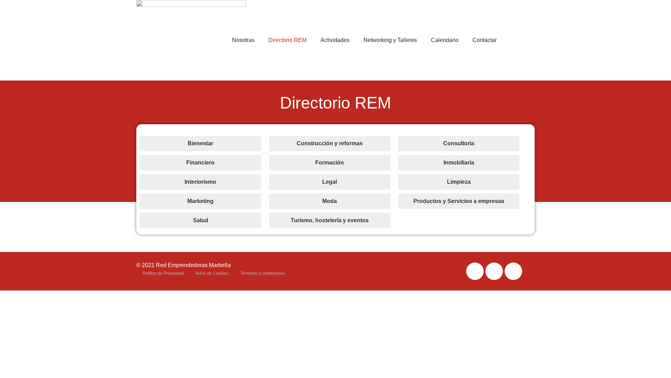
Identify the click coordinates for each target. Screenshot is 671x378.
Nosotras (243, 40)
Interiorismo (200, 182)
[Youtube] (513, 271)
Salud (200, 220)
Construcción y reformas (330, 143)
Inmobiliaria (458, 163)
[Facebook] (475, 271)
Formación (329, 163)
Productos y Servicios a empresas (458, 201)
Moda (329, 201)
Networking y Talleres (390, 40)
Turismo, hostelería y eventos (330, 220)
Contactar (484, 40)
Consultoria (458, 143)
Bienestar (200, 143)
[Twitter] (494, 271)
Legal (329, 182)
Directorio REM (287, 40)
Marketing (200, 201)
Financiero (200, 163)
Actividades (334, 40)
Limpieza (459, 182)
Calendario (445, 40)
